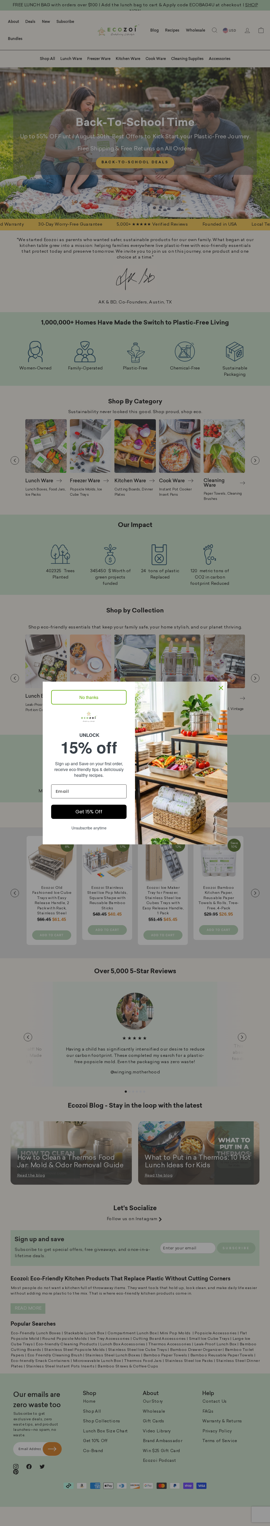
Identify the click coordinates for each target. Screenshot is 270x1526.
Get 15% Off (88, 811)
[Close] (221, 688)
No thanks (88, 697)
